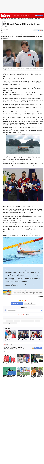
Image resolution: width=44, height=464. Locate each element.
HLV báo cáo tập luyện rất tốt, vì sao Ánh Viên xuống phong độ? (10, 339)
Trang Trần (32, 321)
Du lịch (29, 18)
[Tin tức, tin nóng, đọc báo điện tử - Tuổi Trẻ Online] (5, 15)
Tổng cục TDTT (17, 321)
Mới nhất (3, 18)
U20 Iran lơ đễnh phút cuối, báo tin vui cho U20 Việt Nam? (9, 363)
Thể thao (41, 18)
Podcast (15, 15)
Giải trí (39, 18)
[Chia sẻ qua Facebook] (29, 303)
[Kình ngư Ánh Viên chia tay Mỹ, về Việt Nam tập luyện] (36, 334)
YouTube (19, 15)
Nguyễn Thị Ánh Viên (13, 323)
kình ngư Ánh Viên (24, 321)
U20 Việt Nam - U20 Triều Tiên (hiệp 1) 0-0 (23, 363)
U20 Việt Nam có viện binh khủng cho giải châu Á (22, 376)
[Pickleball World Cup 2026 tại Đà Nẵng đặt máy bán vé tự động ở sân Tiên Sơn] (37, 358)
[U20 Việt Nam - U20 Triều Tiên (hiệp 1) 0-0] (23, 358)
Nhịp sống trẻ (32, 18)
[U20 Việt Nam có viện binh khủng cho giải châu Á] (23, 371)
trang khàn (37, 321)
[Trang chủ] (1, 18)
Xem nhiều (6, 18)
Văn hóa (36, 18)
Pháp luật (17, 18)
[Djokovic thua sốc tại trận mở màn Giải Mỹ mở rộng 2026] (9, 371)
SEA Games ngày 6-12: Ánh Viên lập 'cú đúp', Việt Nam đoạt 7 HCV (23, 339)
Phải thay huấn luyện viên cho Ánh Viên (19, 290)
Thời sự (12, 18)
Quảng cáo (27, 15)
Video (9, 18)
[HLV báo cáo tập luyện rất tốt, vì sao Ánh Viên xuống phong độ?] (10, 334)
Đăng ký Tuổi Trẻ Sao (38, 15)
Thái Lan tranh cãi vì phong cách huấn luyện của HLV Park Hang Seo (36, 376)
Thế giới (14, 18)
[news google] (38, 30)
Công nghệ (24, 18)
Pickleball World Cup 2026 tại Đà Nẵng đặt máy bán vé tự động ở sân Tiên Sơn (36, 363)
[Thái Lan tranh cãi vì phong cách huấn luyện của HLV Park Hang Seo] (37, 371)
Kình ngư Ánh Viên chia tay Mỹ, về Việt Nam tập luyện (35, 339)
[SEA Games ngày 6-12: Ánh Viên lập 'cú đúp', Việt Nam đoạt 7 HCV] (23, 334)
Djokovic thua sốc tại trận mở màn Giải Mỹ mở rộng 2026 (9, 376)
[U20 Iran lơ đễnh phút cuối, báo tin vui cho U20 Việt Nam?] (9, 358)
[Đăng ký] (37, 348)
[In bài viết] (2, 39)
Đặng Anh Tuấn (10, 321)
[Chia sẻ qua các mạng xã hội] (34, 303)
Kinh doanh (21, 18)
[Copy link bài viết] (31, 303)
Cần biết (23, 15)
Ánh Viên (5, 323)
